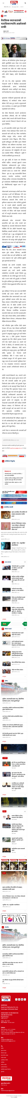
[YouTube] (22, 999)
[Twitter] (19, 999)
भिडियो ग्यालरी (8, 629)
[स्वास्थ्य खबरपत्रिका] (14, 1078)
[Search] (25, 3)
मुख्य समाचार (3, 1051)
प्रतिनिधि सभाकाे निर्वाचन (6, 1069)
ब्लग (4, 873)
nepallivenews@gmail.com (16, 448)
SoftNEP (15, 1097)
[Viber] (25, 999)
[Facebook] (16, 999)
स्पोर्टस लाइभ (3, 1058)
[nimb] (14, 246)
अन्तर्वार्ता (5, 758)
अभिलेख (2, 1062)
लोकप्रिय (7, 927)
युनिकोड (2, 1072)
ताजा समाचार (8, 562)
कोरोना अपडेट (4, 1065)
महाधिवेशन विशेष (4, 1060)
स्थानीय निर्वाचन (4, 1067)
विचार (4, 811)
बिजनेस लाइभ (3, 1053)
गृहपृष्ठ (2, 1048)
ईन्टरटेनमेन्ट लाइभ (4, 1055)
